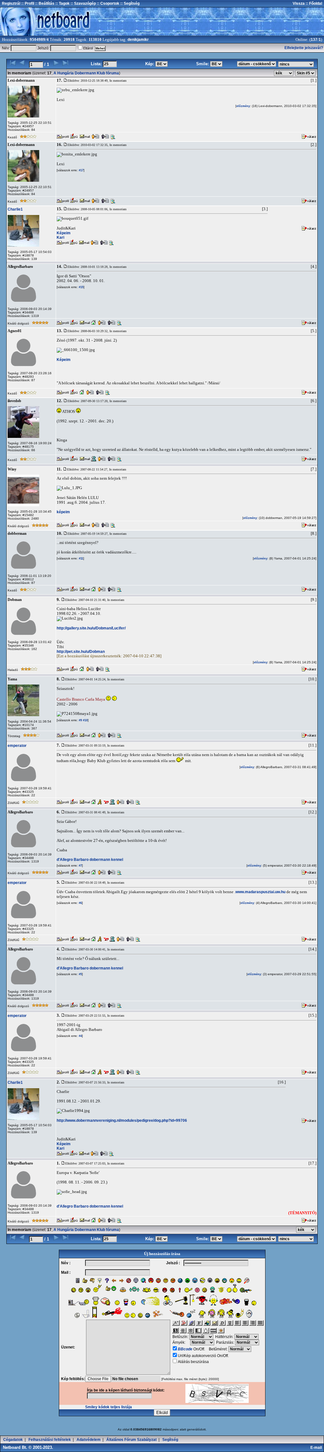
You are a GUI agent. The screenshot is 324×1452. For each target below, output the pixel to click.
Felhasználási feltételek (49, 1439)
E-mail (317, 1447)
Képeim (64, 233)
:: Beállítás (44, 3)
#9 (80, 720)
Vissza (299, 3)
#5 (80, 974)
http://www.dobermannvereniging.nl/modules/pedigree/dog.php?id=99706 (122, 1120)
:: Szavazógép (83, 3)
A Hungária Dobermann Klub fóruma (86, 73)
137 (314, 39)
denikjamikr (138, 39)
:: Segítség (129, 3)
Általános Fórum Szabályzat (131, 1439)
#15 (81, 287)
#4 (80, 1036)
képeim (63, 512)
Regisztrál (11, 3)
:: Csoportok (107, 3)
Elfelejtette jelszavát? (303, 48)
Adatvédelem (89, 1439)
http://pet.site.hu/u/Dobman (81, 651)
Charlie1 (15, 209)
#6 (80, 903)
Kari (60, 237)
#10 (85, 720)
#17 (81, 170)
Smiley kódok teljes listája (108, 1407)
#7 (80, 865)
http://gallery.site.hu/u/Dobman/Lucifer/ (91, 628)
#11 (80, 558)
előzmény (243, 106)
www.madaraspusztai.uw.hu (260, 892)
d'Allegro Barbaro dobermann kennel (90, 859)
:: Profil (27, 3)
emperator (17, 745)
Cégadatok (13, 1439)
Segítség (170, 1439)
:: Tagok (62, 3)
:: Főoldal (313, 3)
